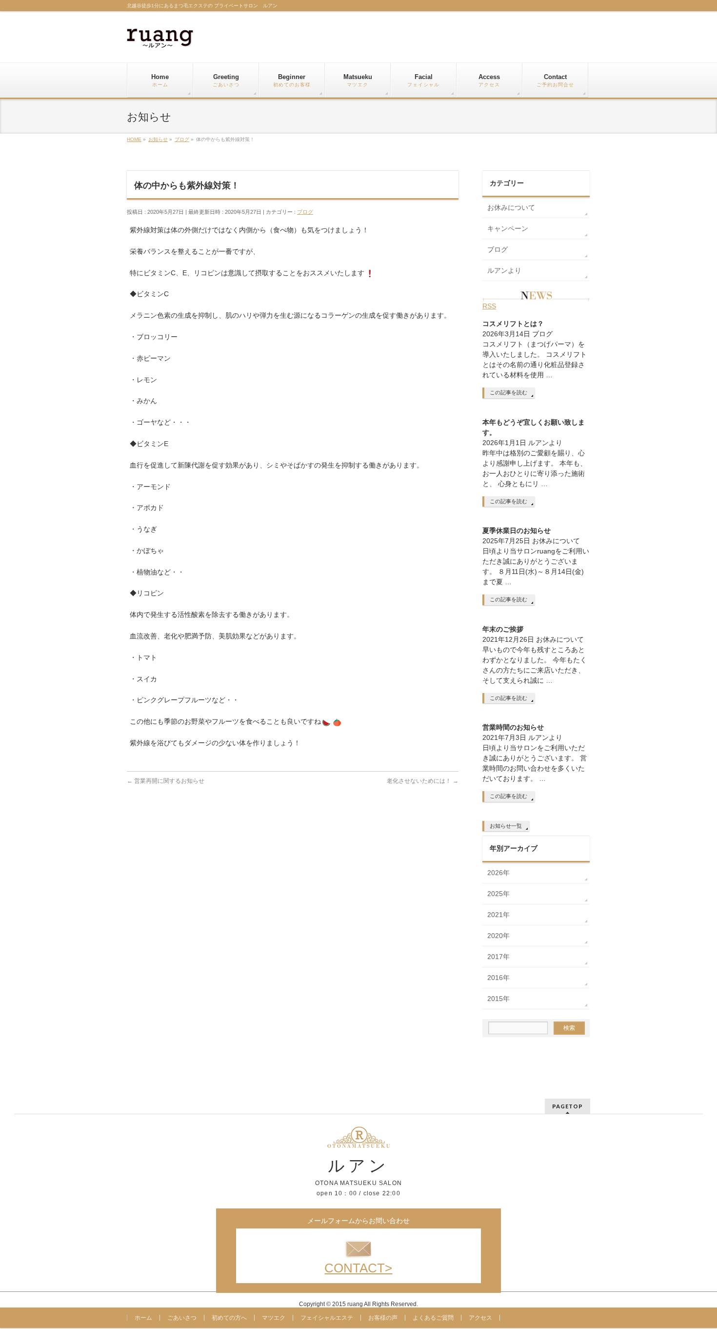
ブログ (305, 212)
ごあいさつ (182, 1318)
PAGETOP (567, 1106)
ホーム (143, 1318)
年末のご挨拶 (502, 629)
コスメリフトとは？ (513, 323)
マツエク (273, 1318)
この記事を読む (508, 392)
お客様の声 (383, 1318)
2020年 (498, 936)
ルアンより (504, 270)
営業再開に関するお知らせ (165, 780)
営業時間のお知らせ (513, 727)
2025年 (498, 894)
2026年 (498, 873)
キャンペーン (507, 228)
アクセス (480, 1318)
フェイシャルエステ (326, 1318)
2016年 (498, 977)
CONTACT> (358, 1268)
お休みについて (511, 207)
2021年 (498, 915)
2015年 (498, 998)
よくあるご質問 (433, 1318)
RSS (489, 306)
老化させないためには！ (422, 780)
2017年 (498, 957)
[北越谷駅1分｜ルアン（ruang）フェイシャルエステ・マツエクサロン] (160, 36)
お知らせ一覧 (506, 826)
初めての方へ (229, 1318)
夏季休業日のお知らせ (516, 530)
